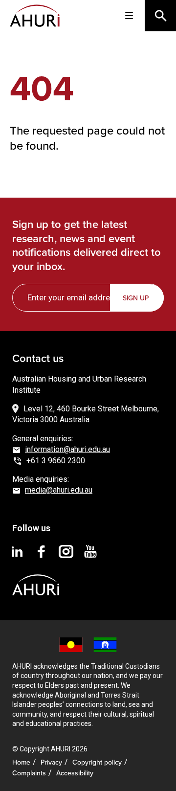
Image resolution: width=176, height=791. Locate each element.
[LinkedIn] (17, 551)
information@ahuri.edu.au (67, 449)
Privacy (51, 762)
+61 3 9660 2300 (55, 460)
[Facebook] (41, 551)
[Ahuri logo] (35, 577)
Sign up (136, 298)
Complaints (29, 773)
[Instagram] (66, 551)
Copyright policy (97, 762)
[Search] (160, 15)
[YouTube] (90, 551)
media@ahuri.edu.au (58, 490)
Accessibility (74, 773)
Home (21, 762)
